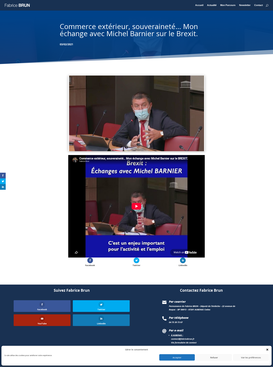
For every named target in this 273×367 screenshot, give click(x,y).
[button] (267, 349)
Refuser (214, 357)
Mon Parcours (227, 5)
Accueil (199, 5)
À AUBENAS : (177, 335)
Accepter (177, 357)
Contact (258, 5)
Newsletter (245, 5)
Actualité (212, 5)
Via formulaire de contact (184, 342)
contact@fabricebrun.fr (182, 338)
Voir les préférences (251, 357)
